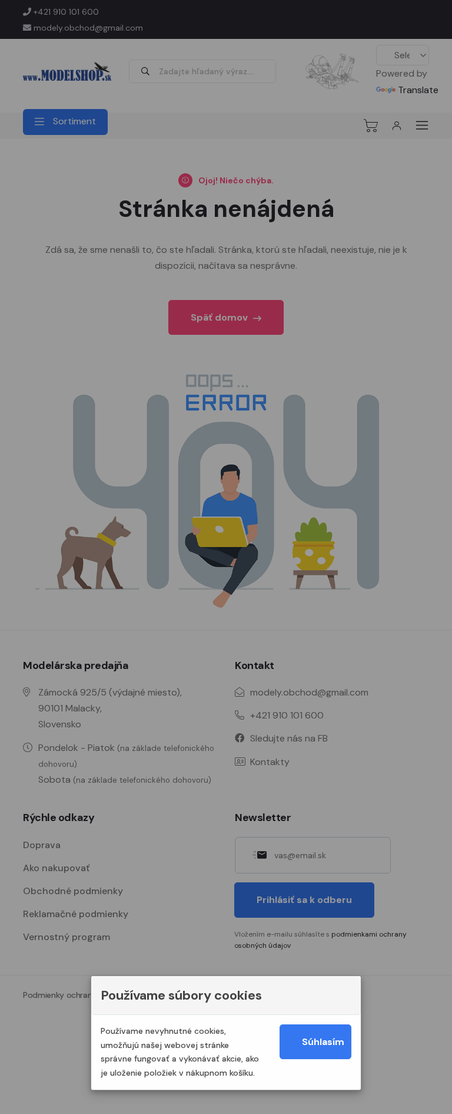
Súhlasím (323, 1042)
